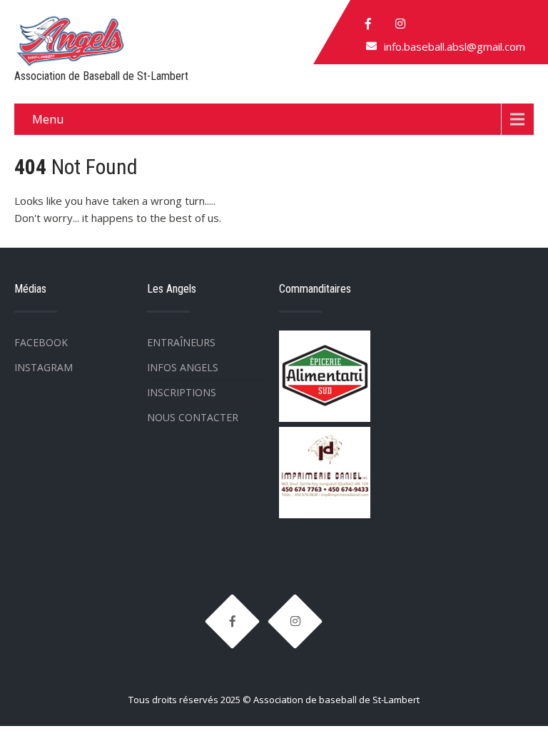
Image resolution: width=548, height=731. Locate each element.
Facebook (41, 342)
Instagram (43, 367)
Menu (48, 119)
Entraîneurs (181, 342)
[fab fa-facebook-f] (368, 23)
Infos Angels (182, 367)
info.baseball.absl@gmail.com (454, 46)
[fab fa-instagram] (400, 23)
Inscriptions (181, 392)
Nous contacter (192, 417)
